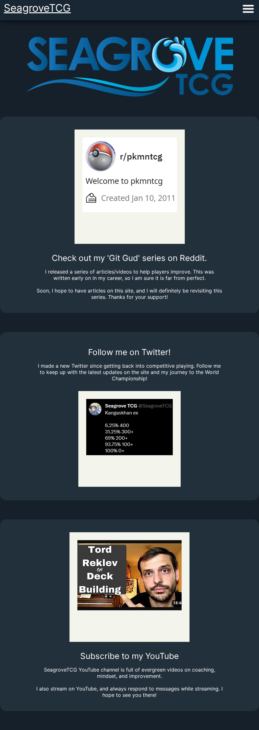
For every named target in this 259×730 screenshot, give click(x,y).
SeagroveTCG (37, 8)
